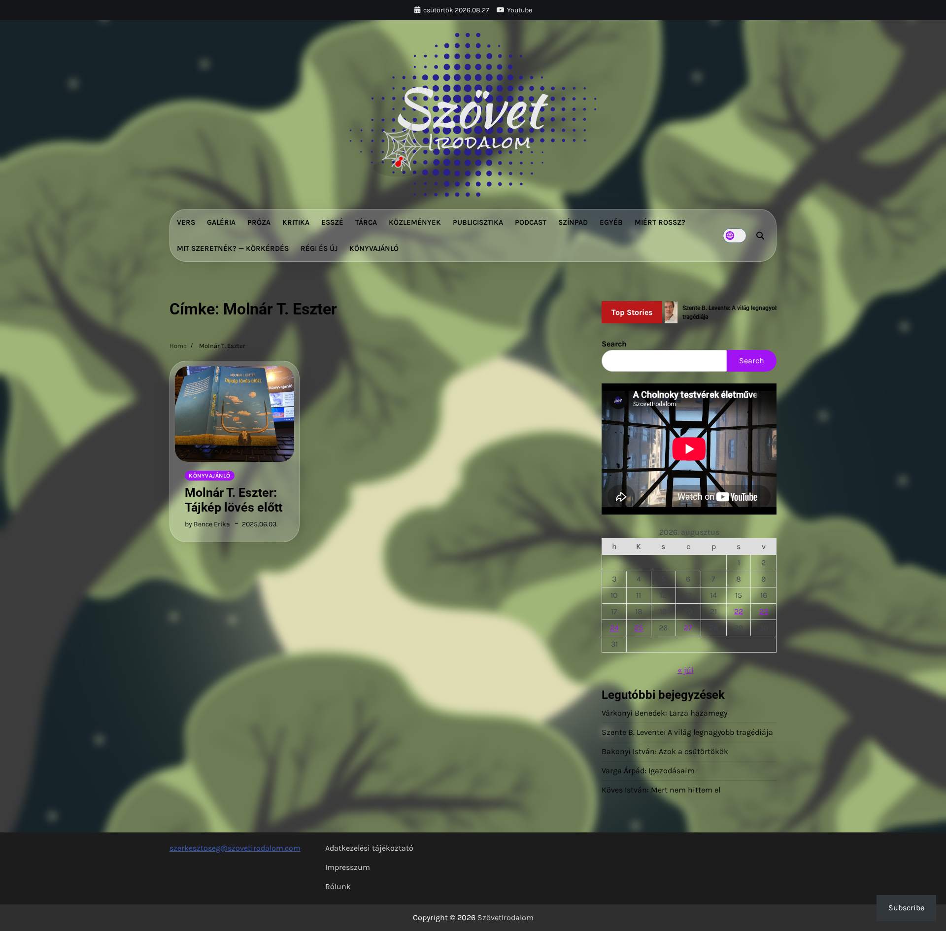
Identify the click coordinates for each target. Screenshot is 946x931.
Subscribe (906, 907)
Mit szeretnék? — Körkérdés (233, 248)
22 (738, 611)
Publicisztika (478, 222)
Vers (186, 222)
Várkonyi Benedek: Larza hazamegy (664, 713)
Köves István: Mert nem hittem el (661, 789)
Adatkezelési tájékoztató (369, 848)
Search (614, 343)
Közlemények (415, 222)
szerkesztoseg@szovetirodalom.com (235, 848)
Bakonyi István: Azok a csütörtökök (665, 751)
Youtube (519, 10)
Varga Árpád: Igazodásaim (648, 770)
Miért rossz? (660, 222)
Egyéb (611, 222)
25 (638, 627)
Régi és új (319, 248)
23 (763, 611)
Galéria (221, 222)
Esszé (332, 222)
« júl (685, 670)
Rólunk (338, 886)
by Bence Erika (207, 524)
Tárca (366, 222)
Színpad (573, 222)
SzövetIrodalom (505, 917)
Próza (258, 222)
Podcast (530, 222)
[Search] (760, 235)
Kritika (295, 222)
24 (614, 627)
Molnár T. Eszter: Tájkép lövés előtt (233, 500)
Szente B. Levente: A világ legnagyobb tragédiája (687, 732)
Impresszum (347, 867)
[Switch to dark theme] (734, 235)
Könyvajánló (374, 248)
